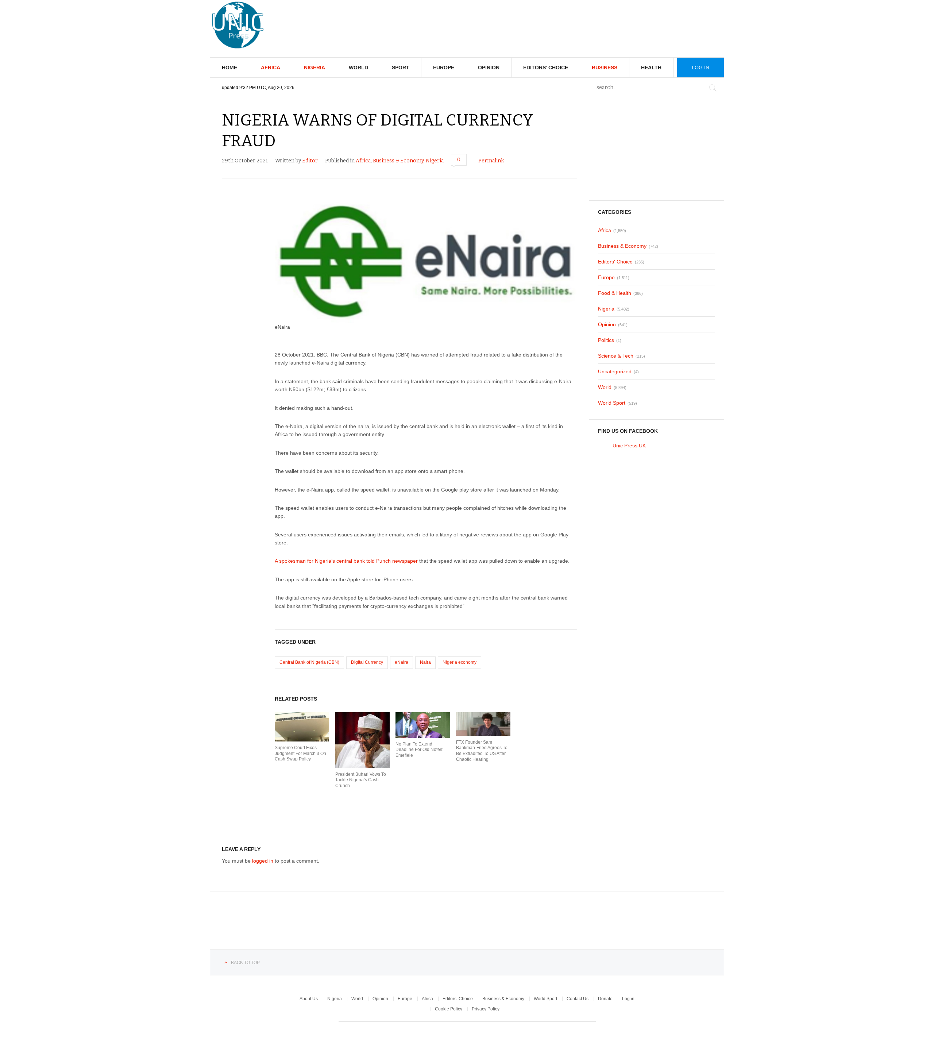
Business (604, 67)
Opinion (488, 67)
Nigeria (314, 67)
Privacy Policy (485, 1009)
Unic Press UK (629, 445)
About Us (309, 998)
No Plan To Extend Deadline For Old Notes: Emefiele (419, 749)
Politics (606, 340)
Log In (700, 67)
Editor (310, 161)
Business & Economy (398, 161)
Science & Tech (615, 356)
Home (229, 67)
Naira (425, 662)
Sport (400, 67)
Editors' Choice (615, 262)
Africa (270, 67)
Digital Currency (367, 662)
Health (651, 67)
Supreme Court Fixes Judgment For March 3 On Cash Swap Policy (300, 753)
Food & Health (614, 293)
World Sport (611, 403)
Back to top (245, 962)
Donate (605, 998)
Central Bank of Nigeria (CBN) (309, 662)
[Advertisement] (591, 21)
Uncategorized (615, 371)
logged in (262, 861)
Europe (443, 67)
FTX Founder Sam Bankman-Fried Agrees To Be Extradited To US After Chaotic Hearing (481, 751)
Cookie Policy (448, 1009)
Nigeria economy (459, 662)
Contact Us (577, 998)
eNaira (401, 662)
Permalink (491, 161)
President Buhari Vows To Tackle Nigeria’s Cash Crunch (360, 780)
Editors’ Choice (545, 67)
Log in (628, 998)
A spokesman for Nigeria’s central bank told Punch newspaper (346, 561)
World (358, 67)
